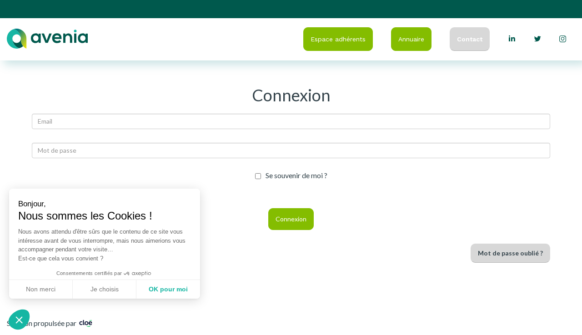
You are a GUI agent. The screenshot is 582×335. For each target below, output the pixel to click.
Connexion (291, 219)
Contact (469, 39)
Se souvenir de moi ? (296, 176)
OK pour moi (168, 289)
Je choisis (104, 289)
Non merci (40, 289)
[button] (19, 319)
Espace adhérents (338, 39)
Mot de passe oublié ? (510, 253)
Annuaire (411, 39)
